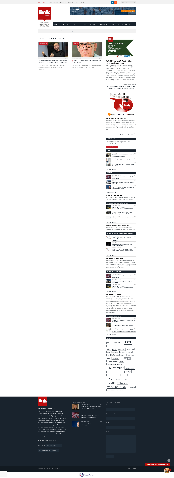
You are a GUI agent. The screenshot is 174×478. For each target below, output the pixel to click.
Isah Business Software (112, 361)
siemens (124, 375)
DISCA (75, 24)
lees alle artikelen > (112, 169)
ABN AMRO (115, 342)
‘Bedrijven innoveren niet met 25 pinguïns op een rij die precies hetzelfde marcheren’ (53, 61)
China (114, 349)
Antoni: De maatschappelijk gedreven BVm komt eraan (87, 61)
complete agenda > (112, 192)
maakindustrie (130, 368)
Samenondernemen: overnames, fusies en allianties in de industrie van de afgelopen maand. (123, 251)
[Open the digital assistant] (167, 470)
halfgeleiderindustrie (118, 355)
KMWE (121, 361)
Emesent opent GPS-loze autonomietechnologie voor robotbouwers (122, 208)
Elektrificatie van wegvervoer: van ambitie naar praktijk (122, 183)
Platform (65, 24)
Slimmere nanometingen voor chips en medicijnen (122, 281)
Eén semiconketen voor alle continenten (122, 325)
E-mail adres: (41, 445)
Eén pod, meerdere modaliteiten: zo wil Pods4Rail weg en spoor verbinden (122, 213)
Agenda (102, 24)
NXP (123, 372)
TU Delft (111, 382)
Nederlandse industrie (113, 372)
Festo (130, 352)
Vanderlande (131, 387)
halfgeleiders (130, 355)
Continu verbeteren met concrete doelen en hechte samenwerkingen (123, 155)
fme (108, 355)
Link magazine (115, 368)
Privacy (134, 468)
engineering (123, 352)
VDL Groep (120, 390)
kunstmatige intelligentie (114, 364)
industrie (115, 358)
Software (131, 375)
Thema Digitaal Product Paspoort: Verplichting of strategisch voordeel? (123, 188)
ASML (128, 342)
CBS (108, 349)
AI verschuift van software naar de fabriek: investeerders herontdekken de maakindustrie (124, 330)
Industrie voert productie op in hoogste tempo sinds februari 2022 (123, 218)
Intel (125, 358)
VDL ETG (113, 390)
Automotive (110, 346)
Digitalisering (130, 349)
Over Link (113, 24)
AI (122, 342)
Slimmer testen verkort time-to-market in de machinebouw (66, 2)
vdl (108, 390)
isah (130, 358)
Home (56, 24)
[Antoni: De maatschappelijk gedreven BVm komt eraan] (87, 50)
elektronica (115, 352)
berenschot (118, 346)
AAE (108, 343)
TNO (109, 378)
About (128, 468)
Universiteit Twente (116, 386)
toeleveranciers (118, 379)
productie (109, 375)
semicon (116, 375)
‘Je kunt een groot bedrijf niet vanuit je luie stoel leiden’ (123, 165)
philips (128, 372)
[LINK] (44, 15)
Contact (125, 24)
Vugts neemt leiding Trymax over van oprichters (90, 425)
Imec (109, 358)
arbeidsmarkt (43, 43)
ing (121, 358)
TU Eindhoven (122, 383)
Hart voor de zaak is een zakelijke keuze (122, 160)
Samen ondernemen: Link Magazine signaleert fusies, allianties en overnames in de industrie (123, 239)
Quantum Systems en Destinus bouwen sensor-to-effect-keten (122, 244)
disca (108, 352)
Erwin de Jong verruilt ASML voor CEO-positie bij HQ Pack (91, 407)
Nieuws (92, 24)
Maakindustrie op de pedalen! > (126, 135)
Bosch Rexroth (127, 346)
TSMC (125, 379)
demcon (121, 349)
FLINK (84, 24)
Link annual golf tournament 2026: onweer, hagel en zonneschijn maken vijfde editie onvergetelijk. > (121, 87)
